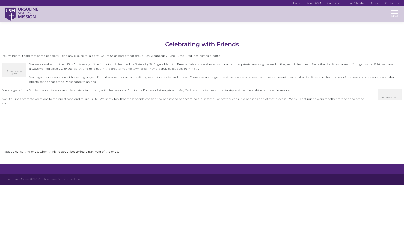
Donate (374, 3)
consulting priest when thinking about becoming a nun (54, 151)
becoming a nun (194, 99)
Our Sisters (333, 3)
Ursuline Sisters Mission (17, 179)
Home (297, 3)
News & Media (355, 3)
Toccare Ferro (73, 179)
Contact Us (391, 3)
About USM (314, 3)
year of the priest (107, 151)
